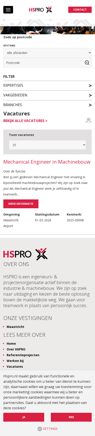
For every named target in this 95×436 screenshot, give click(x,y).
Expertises (13, 85)
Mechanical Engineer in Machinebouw (46, 162)
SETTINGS (50, 428)
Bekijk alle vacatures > (25, 121)
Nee (71, 417)
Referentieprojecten (23, 355)
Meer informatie (20, 204)
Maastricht (15, 327)
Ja (24, 417)
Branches (12, 104)
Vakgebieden (15, 95)
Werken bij (15, 361)
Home (11, 343)
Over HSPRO (16, 349)
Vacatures (15, 366)
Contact (80, 9)
